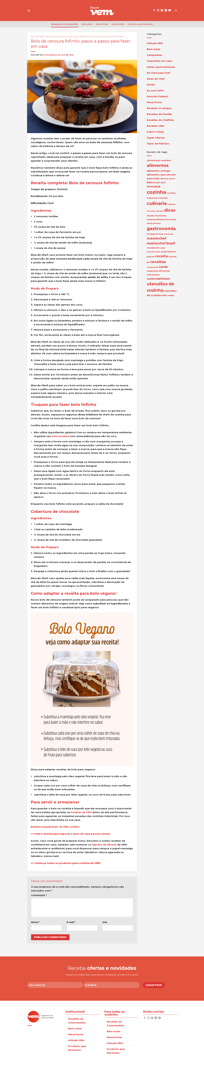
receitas (158, 261)
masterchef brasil (161, 243)
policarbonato (153, 252)
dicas (169, 210)
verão (171, 295)
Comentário (39, 895)
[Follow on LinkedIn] (166, 10)
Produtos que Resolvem (140, 24)
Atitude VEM (117, 24)
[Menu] (28, 10)
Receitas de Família (90, 37)
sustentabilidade (158, 278)
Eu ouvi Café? (72, 37)
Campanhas (154, 55)
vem (164, 295)
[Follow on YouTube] (169, 10)
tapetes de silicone (104, 844)
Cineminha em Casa (159, 60)
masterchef (156, 238)
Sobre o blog (155, 131)
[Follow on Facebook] (154, 10)
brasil (156, 182)
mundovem (153, 248)
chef (162, 182)
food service (154, 223)
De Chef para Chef (40, 37)
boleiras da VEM (81, 812)
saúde (163, 266)
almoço (164, 178)
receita (161, 256)
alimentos (158, 165)
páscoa (151, 256)
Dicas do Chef (58, 37)
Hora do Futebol (157, 96)
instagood (152, 234)
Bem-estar (87, 24)
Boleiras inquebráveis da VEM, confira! (55, 826)
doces (150, 215)
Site (104, 922)
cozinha (156, 192)
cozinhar (163, 198)
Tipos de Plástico (158, 143)
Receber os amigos (159, 108)
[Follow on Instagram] (158, 10)
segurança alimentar (158, 271)
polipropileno (168, 251)
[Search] (176, 10)
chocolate (153, 186)
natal (162, 248)
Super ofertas (156, 137)
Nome (35, 922)
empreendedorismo (158, 219)
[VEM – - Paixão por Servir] (102, 10)
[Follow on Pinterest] (162, 10)
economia (160, 215)
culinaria (157, 203)
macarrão (168, 234)
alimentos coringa (158, 170)
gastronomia (161, 228)
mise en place (60, 436)
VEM (71, 55)
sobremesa (153, 275)
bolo (150, 182)
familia (173, 219)
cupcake (159, 211)
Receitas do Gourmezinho (64, 24)
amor (172, 178)
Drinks (151, 84)
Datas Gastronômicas (161, 66)
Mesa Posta (102, 24)
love (161, 234)
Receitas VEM (155, 125)
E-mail (71, 922)
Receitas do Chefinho (112, 37)
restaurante (152, 267)
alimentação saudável (159, 160)
